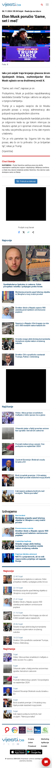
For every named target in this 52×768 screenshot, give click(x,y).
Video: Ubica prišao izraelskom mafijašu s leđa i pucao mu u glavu (30, 414)
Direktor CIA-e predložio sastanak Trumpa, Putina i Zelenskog (30, 356)
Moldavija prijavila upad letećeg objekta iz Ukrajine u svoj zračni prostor (32, 293)
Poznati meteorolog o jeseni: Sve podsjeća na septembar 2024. (29, 445)
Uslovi (30, 743)
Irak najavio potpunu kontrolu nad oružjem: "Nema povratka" (29, 492)
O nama (31, 739)
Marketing (45, 739)
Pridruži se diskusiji (28, 181)
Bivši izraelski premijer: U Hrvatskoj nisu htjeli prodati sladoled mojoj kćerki (32, 476)
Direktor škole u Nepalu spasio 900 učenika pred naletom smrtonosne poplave (30, 310)
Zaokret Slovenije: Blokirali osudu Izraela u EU (30, 461)
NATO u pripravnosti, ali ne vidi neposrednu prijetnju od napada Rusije (30, 559)
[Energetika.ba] (45, 730)
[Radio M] (6, 730)
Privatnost (32, 746)
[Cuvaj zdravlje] (29, 730)
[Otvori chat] (46, 762)
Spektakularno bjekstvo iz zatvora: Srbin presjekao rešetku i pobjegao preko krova (22, 285)
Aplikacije (45, 743)
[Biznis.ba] (37, 730)
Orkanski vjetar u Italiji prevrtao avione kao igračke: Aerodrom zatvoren (32, 429)
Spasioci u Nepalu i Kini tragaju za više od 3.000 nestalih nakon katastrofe (32, 324)
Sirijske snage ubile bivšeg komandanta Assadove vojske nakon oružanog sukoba (32, 341)
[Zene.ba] (22, 730)
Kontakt (44, 746)
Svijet (20, 576)
